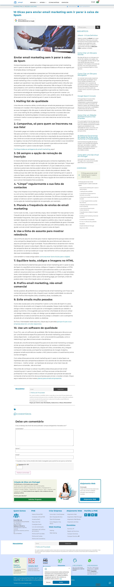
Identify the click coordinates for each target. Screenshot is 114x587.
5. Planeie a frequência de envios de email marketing (88, 205)
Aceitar (61, 582)
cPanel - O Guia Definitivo (88, 35)
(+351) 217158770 (77, 565)
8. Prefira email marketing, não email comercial (89, 216)
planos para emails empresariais (49, 378)
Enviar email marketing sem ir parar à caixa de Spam (89, 188)
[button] (79, 175)
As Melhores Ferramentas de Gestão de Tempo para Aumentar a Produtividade (88, 137)
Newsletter (82, 223)
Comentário (19, 428)
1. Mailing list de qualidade (86, 191)
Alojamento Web (84, 228)
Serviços (33, 2)
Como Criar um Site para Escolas (87, 53)
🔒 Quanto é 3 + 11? (22, 464)
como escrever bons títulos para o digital (55, 257)
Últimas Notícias (54, 2)
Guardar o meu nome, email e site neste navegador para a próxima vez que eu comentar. (44, 461)
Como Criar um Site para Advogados (87, 74)
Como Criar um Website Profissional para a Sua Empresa (87, 116)
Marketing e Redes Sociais (25, 6)
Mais (60, 578)
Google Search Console (87, 96)
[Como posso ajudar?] (110, 583)
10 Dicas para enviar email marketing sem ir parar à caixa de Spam (87, 183)
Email (17, 454)
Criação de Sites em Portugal (87, 225)
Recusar (48, 582)
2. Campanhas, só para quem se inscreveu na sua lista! (88, 194)
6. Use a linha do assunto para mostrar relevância (87, 209)
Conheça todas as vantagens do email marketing (32, 149)
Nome (17, 448)
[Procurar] (97, 27)
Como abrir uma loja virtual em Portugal (88, 155)
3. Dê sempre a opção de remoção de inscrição (89, 198)
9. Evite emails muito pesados (87, 219)
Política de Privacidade (38, 392)
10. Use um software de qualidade (88, 221)
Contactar (65, 2)
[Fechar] (69, 568)
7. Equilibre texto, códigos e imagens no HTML (89, 212)
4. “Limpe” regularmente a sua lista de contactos (88, 201)
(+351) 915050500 (92, 565)
